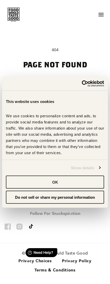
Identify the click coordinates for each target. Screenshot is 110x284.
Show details (82, 168)
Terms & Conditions (55, 270)
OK (55, 182)
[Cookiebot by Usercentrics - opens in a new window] (81, 83)
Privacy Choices (35, 261)
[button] (101, 14)
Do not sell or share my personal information (55, 197)
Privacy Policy (77, 261)
